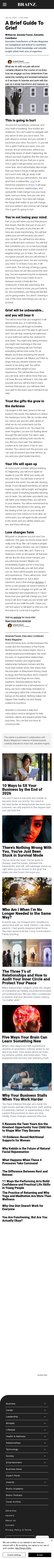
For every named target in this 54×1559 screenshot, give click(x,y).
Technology (12, 1285)
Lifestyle (10, 1265)
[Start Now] (27, 796)
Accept (40, 1554)
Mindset (10, 1259)
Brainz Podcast (14, 1331)
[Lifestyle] (45, 1266)
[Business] (45, 1239)
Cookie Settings (14, 1554)
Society (10, 1291)
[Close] (50, 1542)
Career (9, 1246)
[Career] (45, 1246)
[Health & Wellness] (45, 1272)
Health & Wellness (15, 1272)
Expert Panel (13, 1311)
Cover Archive (13, 1337)
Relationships (13, 1279)
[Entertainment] (45, 1298)
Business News (14, 1305)
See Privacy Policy (23, 1548)
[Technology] (45, 1285)
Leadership (12, 1252)
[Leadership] (45, 1252)
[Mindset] (45, 1259)
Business (10, 1239)
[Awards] (45, 1318)
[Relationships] (45, 1279)
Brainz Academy (14, 1324)
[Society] (45, 1292)
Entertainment (14, 1298)
